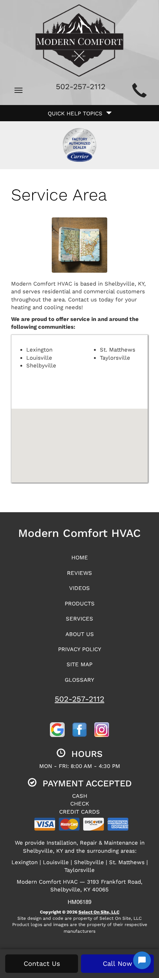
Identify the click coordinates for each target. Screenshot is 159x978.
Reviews (79, 573)
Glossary (79, 680)
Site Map (79, 664)
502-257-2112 (79, 698)
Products (80, 603)
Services (79, 618)
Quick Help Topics (77, 113)
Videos (79, 588)
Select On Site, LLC (98, 912)
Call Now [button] (117, 963)
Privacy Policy (79, 649)
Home (79, 557)
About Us (79, 634)
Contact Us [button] (42, 963)
